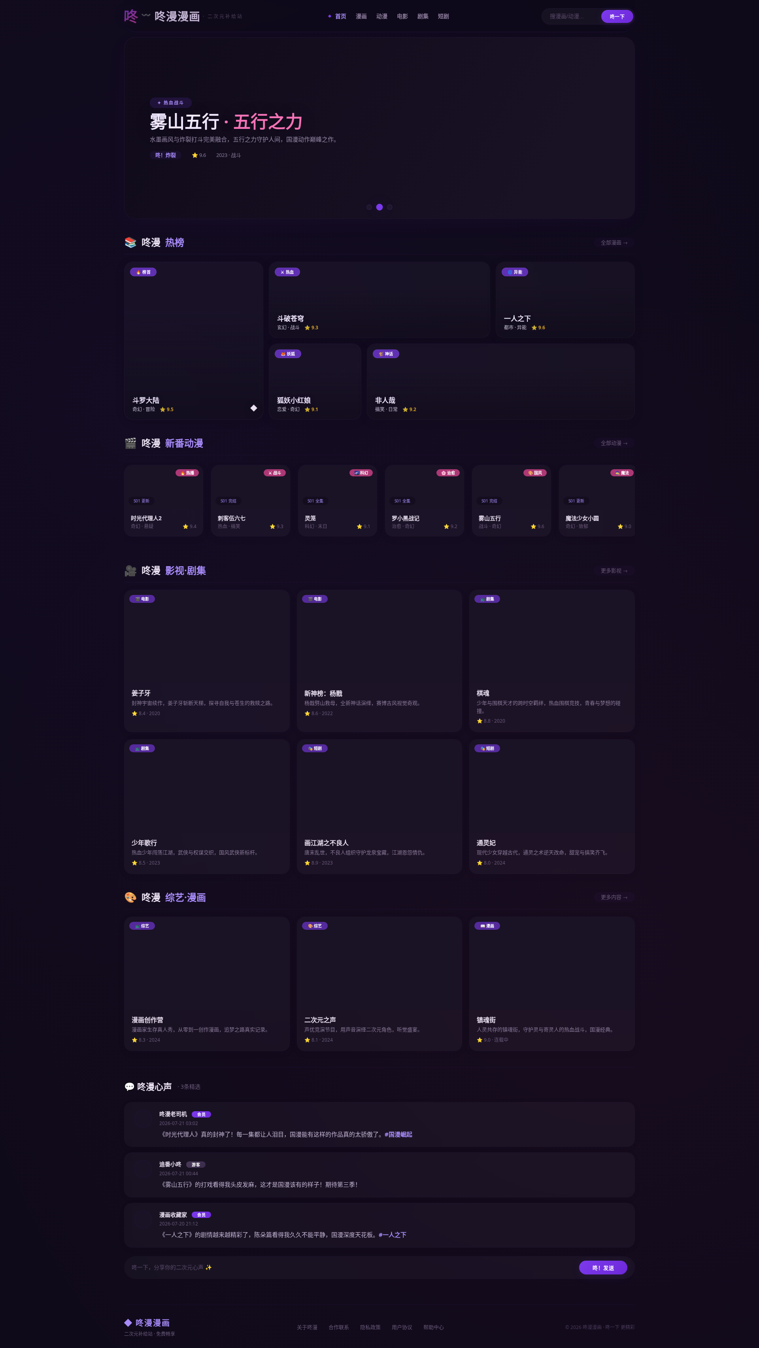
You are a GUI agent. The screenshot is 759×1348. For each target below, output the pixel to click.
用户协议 (402, 1327)
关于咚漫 (307, 1327)
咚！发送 (603, 1268)
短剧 (443, 16)
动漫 (381, 16)
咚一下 (617, 17)
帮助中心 (433, 1327)
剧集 (423, 16)
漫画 (361, 16)
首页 (340, 16)
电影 (402, 16)
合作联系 (339, 1327)
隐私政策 (370, 1327)
